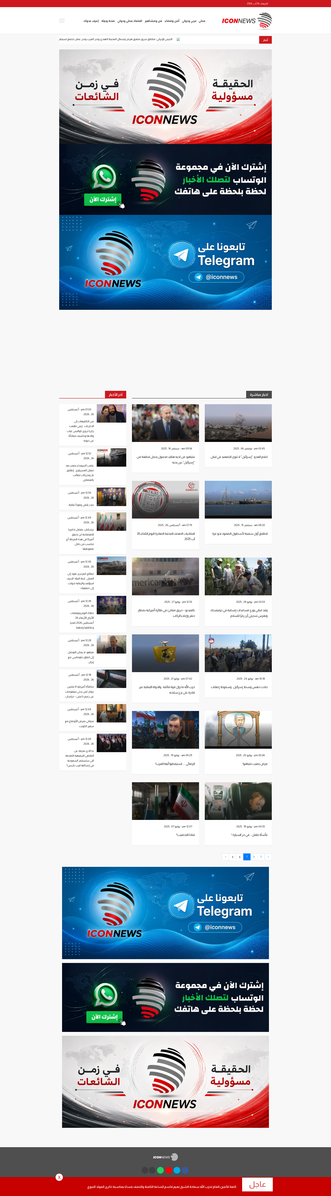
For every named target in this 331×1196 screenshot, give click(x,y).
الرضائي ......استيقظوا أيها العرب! (175, 763)
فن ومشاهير (153, 20)
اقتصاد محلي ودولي (129, 20)
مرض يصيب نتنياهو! (255, 763)
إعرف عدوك (91, 20)
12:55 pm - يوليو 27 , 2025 (178, 601)
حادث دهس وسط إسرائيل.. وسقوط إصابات (239, 687)
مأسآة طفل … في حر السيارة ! (250, 834)
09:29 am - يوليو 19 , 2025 (178, 755)
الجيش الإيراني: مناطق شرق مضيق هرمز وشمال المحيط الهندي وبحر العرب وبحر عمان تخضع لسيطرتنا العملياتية (175, 39)
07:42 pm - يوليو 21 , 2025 (178, 678)
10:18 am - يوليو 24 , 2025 (251, 678)
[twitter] (90, 4)
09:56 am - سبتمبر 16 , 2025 (177, 448)
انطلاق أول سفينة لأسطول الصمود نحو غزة (240, 533)
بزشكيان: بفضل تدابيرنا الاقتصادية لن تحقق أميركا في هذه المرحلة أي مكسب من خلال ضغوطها (80, 539)
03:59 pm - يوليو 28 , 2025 (250, 601)
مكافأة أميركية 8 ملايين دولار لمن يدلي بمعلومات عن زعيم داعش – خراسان (79, 691)
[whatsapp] (76, 4)
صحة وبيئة (108, 20)
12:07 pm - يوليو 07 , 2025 (178, 826)
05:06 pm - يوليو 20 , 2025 (250, 755)
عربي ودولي (189, 20)
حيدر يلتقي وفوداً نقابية (81, 504)
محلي (202, 20)
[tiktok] (145, 1170)
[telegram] (68, 4)
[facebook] (97, 4)
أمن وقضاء (172, 20)
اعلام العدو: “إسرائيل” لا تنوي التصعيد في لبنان (239, 456)
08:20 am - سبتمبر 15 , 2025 (249, 525)
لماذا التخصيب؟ (185, 834)
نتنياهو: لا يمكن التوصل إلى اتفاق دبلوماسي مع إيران (81, 657)
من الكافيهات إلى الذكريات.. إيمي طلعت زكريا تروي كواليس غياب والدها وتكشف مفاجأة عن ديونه (80, 431)
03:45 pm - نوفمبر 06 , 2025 (249, 448)
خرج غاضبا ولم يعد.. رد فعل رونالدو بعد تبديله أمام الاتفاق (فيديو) (64, 39)
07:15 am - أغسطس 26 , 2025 (175, 525)
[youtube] (83, 4)
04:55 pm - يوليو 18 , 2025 (250, 826)
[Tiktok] (62, 4)
